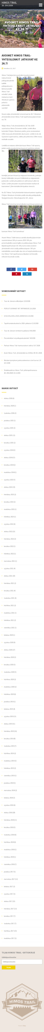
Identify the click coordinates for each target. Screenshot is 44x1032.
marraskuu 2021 (9, 561)
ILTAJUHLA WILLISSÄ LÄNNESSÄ (15, 316)
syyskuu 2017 (8, 894)
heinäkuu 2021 (9, 583)
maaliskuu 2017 (9, 938)
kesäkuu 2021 (8, 591)
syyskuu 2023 (8, 480)
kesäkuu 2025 (8, 443)
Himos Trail (9, 2)
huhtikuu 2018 (9, 842)
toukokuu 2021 (9, 598)
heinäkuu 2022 (9, 539)
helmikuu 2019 (9, 768)
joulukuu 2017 (8, 872)
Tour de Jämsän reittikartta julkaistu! (17, 331)
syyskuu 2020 (8, 642)
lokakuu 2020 (8, 635)
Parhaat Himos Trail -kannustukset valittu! (18, 345)
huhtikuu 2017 (9, 931)
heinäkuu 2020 (9, 657)
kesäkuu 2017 (8, 916)
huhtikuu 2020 (9, 679)
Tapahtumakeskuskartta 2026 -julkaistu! (18, 323)
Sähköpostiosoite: (9, 957)
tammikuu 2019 (9, 775)
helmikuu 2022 (9, 554)
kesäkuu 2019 (8, 739)
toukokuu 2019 (9, 746)
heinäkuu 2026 (9, 406)
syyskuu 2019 (8, 716)
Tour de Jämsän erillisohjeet (14, 301)
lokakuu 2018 (8, 798)
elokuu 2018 (8, 812)
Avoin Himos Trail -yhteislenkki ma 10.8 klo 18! (19, 353)
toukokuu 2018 (9, 835)
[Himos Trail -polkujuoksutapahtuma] (22, 1002)
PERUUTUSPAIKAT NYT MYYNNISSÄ (16, 308)
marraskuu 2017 (9, 879)
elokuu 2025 (8, 435)
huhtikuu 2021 (9, 605)
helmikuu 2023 (9, 517)
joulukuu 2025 (8, 420)
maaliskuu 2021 (9, 613)
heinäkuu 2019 (9, 731)
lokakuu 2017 (8, 886)
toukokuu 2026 (9, 413)
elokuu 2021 (8, 576)
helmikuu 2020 (9, 694)
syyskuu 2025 (8, 428)
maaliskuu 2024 (9, 472)
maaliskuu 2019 (9, 761)
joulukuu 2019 (8, 702)
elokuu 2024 (8, 457)
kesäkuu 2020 (8, 665)
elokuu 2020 (8, 650)
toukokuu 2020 (9, 672)
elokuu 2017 (8, 901)
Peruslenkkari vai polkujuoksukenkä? (16, 338)
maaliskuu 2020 (9, 687)
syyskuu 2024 (8, 450)
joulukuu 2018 (8, 783)
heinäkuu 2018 (9, 820)
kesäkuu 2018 (8, 827)
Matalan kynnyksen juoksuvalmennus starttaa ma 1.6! (22, 360)
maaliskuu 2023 (9, 509)
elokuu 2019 (8, 724)
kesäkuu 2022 (8, 546)
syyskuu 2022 (8, 524)
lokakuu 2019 (8, 709)
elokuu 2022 (8, 531)
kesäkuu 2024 (8, 465)
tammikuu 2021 (9, 628)
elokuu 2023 (8, 487)
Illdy (24, 1026)
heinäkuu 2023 (9, 494)
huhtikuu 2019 (9, 753)
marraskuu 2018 (9, 790)
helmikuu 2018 (9, 857)
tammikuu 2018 (9, 864)
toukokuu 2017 (9, 923)
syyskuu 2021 (8, 568)
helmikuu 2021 (9, 620)
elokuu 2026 (8, 398)
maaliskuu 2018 (9, 849)
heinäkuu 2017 (9, 909)
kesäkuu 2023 (8, 502)
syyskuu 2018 (8, 805)
